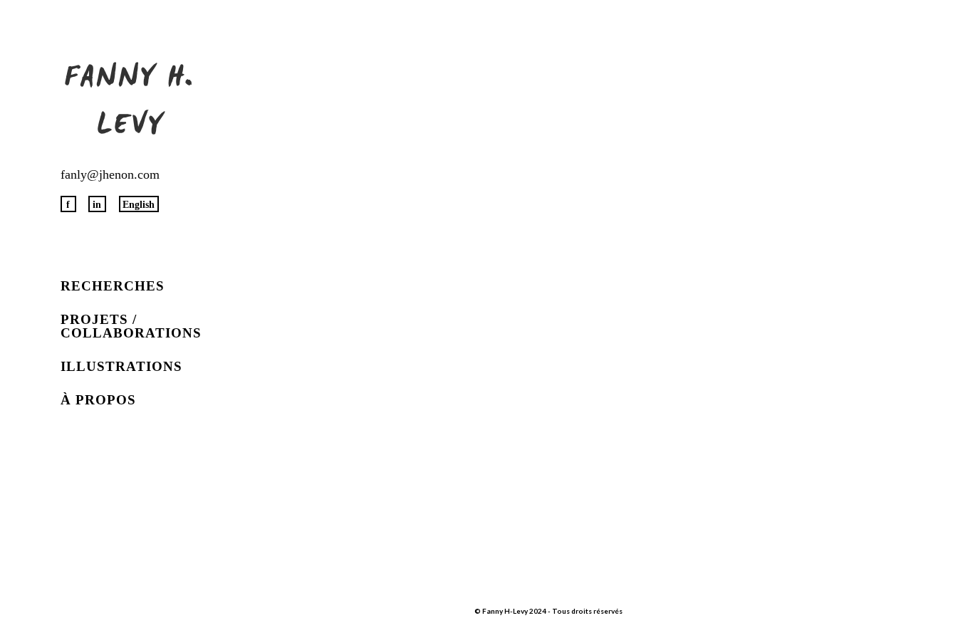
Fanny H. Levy (130, 104)
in (97, 204)
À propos (98, 399)
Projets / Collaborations (131, 326)
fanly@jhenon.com (110, 174)
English (139, 204)
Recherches (113, 285)
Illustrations (121, 366)
